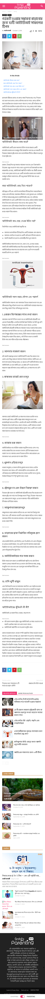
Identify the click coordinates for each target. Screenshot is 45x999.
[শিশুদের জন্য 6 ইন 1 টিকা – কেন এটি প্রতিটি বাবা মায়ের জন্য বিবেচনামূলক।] (22, 863)
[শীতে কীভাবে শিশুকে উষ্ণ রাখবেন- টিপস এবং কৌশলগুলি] (7, 905)
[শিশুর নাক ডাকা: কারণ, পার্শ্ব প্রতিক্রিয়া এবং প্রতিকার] (6, 807)
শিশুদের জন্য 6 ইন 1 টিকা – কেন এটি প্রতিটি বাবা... (21, 875)
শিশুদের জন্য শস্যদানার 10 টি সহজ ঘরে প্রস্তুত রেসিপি (10, 684)
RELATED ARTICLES (9, 693)
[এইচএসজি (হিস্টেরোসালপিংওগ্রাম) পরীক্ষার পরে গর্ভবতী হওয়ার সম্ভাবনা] (7, 701)
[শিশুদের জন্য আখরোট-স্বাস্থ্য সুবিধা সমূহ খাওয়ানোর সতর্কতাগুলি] (22, 789)
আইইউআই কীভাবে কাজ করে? (11, 80)
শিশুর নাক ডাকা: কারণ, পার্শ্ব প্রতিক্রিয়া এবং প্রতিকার (26, 805)
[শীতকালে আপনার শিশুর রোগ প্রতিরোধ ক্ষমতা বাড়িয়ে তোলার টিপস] (7, 925)
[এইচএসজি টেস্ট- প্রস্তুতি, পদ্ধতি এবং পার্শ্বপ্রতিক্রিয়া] (7, 723)
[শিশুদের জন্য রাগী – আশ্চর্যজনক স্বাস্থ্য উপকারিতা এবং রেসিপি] (6, 835)
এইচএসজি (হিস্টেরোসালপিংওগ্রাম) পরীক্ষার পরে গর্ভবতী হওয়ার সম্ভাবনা (27, 700)
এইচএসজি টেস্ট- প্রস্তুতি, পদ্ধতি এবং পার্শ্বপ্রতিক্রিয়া (26, 722)
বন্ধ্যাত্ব (15, 12)
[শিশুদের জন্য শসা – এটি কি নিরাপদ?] (6, 826)
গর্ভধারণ (10, 12)
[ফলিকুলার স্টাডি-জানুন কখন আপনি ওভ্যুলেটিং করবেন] (7, 744)
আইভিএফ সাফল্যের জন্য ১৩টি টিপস (28, 752)
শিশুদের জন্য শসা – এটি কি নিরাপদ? (22, 824)
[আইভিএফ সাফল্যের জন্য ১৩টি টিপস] (7, 755)
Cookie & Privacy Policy (12, 990)
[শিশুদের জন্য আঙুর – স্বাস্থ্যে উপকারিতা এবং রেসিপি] (6, 816)
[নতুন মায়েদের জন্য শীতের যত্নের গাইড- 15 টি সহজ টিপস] (7, 915)
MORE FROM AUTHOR (25, 693)
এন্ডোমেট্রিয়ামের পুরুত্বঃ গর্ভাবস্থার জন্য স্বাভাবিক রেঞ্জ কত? (28, 732)
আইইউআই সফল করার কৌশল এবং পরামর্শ (14, 89)
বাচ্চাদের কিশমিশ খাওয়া (36, 683)
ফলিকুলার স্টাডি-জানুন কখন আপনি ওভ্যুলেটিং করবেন (27, 743)
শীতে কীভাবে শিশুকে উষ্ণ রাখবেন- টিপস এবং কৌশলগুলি (28, 902)
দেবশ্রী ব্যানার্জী (7, 31)
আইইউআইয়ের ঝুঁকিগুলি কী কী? (11, 92)
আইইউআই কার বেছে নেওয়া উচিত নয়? (13, 86)
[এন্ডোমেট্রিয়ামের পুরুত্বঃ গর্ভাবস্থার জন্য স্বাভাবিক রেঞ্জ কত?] (7, 733)
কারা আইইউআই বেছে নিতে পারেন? (12, 83)
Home (4, 12)
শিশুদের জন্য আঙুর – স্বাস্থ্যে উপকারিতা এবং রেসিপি (26, 814)
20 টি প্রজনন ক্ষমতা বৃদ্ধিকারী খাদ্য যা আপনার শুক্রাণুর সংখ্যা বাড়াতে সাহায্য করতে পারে (28, 712)
